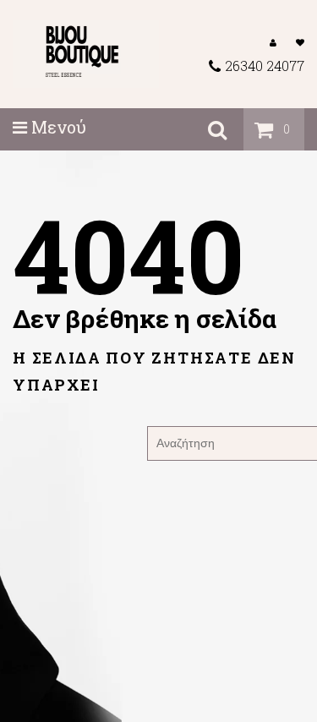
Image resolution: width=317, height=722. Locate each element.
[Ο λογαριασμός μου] (273, 41)
